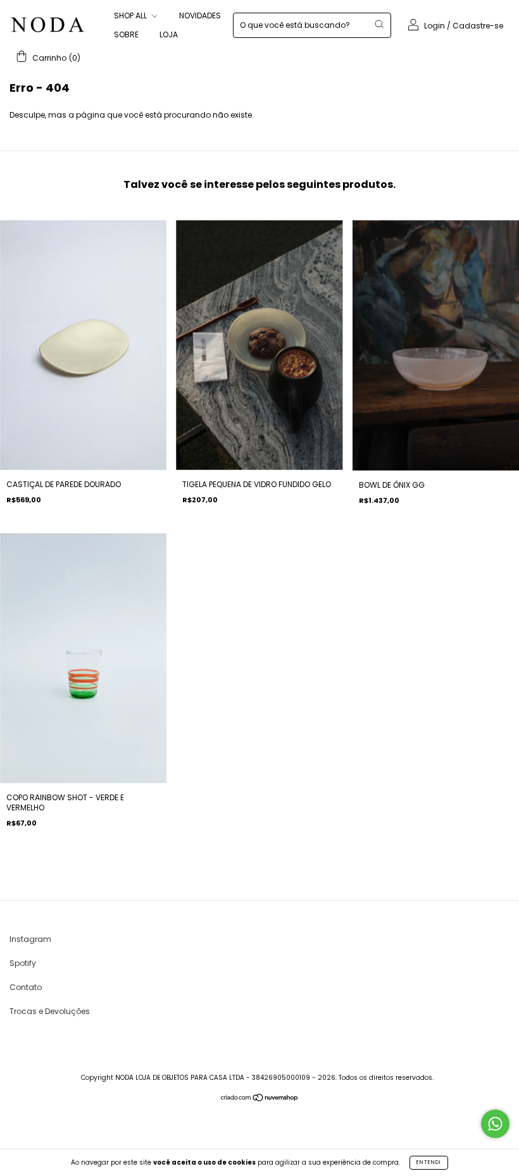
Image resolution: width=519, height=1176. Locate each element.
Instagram (30, 939)
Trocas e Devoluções (49, 1011)
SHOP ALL (131, 15)
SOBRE (126, 34)
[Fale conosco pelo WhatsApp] (495, 1124)
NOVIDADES (200, 15)
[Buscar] (379, 24)
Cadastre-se (478, 25)
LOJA (168, 34)
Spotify (22, 963)
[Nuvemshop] (259, 1099)
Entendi (428, 1162)
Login (434, 25)
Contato (25, 987)
